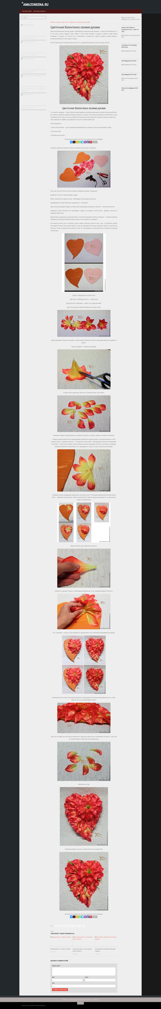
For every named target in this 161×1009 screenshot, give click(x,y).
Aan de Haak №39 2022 (28, 38)
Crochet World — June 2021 (29, 55)
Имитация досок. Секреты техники (60, 949)
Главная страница (55, 22)
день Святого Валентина (66, 926)
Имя (53, 977)
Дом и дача (65, 22)
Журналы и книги (39, 11)
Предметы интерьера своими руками (79, 22)
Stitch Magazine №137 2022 (129, 74)
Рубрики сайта (27, 11)
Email (87, 977)
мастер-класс (76, 926)
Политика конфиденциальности (80, 1000)
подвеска (82, 926)
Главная (65, 1000)
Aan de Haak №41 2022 (28, 72)
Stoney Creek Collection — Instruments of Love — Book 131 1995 (130, 29)
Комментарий (56, 965)
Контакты (95, 1000)
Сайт (53, 983)
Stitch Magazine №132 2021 (129, 61)
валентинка (57, 926)
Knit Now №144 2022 (27, 108)
